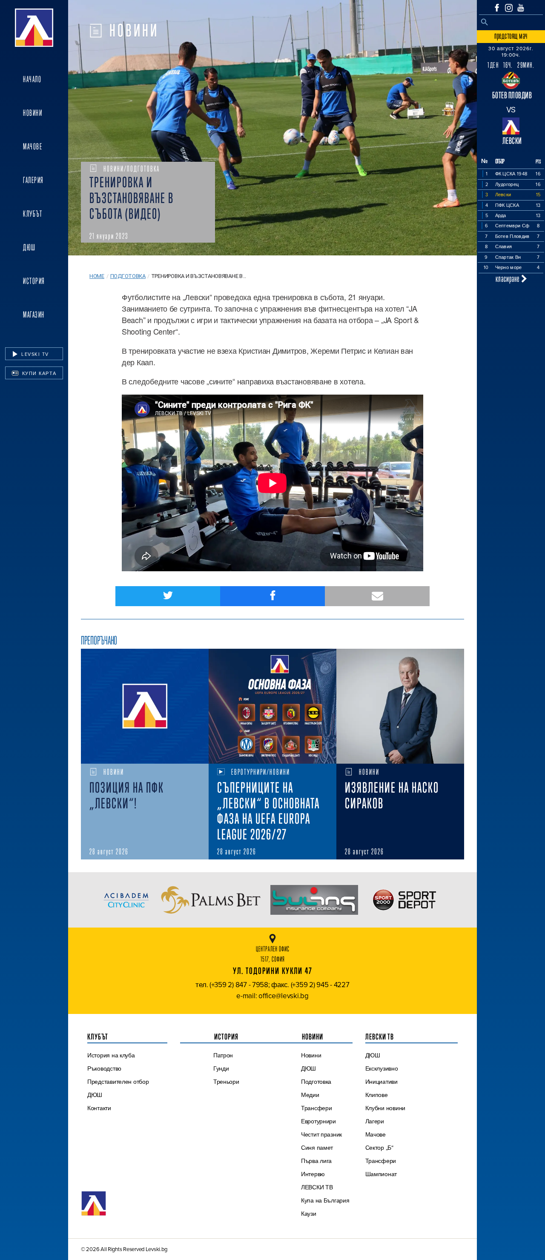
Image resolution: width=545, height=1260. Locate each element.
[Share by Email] (377, 596)
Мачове (32, 146)
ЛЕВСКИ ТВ (317, 1187)
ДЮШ (29, 247)
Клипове (376, 1095)
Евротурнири (318, 1121)
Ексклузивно (381, 1068)
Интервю (313, 1174)
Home (96, 276)
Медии (310, 1095)
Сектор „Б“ (379, 1147)
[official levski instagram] (509, 7)
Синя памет (317, 1147)
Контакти (99, 1108)
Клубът (32, 213)
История (34, 281)
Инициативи (381, 1081)
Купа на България (325, 1200)
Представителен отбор (118, 1081)
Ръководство (104, 1068)
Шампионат (381, 1174)
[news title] (145, 706)
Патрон (223, 1055)
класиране (508, 278)
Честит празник (321, 1134)
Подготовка (128, 276)
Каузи (308, 1213)
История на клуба (111, 1055)
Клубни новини (385, 1108)
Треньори (226, 1081)
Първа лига (316, 1161)
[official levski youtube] (521, 7)
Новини (32, 112)
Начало (32, 79)
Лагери (374, 1121)
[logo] (34, 28)
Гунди (221, 1068)
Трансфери (316, 1108)
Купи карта (38, 373)
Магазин (34, 314)
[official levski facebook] (497, 7)
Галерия (33, 180)
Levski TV (34, 354)
